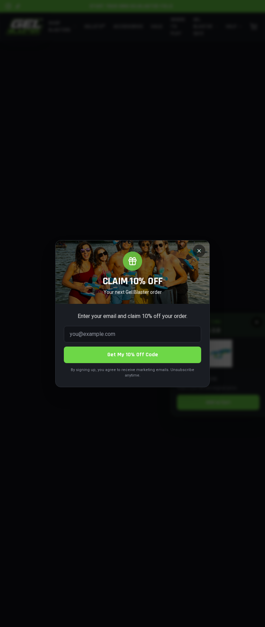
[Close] (199, 251)
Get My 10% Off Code (132, 354)
